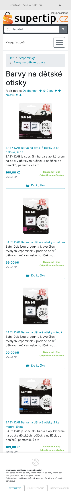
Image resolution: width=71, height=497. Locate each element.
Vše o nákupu (32, 5)
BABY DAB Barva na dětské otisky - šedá (34, 332)
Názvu (10, 95)
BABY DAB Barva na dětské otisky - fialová (35, 242)
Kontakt (15, 5)
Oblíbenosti (30, 90)
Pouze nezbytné (35, 488)
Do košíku (37, 185)
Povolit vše (15, 488)
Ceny (50, 90)
